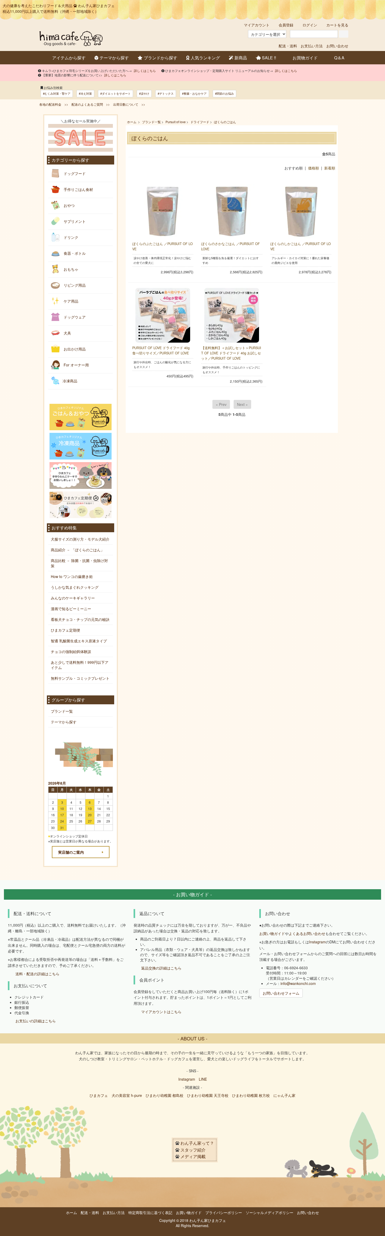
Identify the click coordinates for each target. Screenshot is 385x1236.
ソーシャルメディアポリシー (269, 1212)
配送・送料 (288, 45)
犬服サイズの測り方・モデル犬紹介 (80, 539)
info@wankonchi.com (298, 983)
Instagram (317, 941)
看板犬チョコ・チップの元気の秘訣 (80, 619)
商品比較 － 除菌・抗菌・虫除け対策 (79, 563)
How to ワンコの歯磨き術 (72, 576)
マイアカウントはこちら (161, 1011)
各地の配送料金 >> (53, 104)
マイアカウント (257, 24)
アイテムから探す (69, 58)
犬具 (67, 332)
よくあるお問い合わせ (307, 933)
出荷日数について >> (129, 104)
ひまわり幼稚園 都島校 (164, 1095)
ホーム (131, 122)
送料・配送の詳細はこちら (37, 974)
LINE (203, 1079)
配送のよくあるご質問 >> (91, 104)
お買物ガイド (305, 58)
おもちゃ (70, 268)
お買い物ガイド (272, 933)
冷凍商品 (70, 380)
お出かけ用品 (74, 348)
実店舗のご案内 (71, 852)
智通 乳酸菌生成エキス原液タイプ (79, 640)
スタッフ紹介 (193, 1150)
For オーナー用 (76, 364)
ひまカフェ (99, 1095)
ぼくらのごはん (225, 122)
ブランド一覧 (151, 122)
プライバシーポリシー (223, 1212)
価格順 (313, 168)
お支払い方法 (312, 45)
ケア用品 (70, 300)
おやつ (69, 205)
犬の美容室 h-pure (127, 1095)
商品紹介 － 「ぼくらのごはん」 (77, 549)
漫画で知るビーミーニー (71, 608)
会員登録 (286, 24)
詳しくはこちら (145, 70)
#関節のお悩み (224, 93)
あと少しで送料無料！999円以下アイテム (79, 665)
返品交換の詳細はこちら (161, 968)
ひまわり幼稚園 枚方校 (251, 1095)
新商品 (240, 58)
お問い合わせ (337, 45)
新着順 (329, 168)
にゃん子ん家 (284, 1095)
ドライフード (199, 122)
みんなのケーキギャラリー (73, 597)
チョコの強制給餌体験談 (71, 651)
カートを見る (337, 24)
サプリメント (74, 221)
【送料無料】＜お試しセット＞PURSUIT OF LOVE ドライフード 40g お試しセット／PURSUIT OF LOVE (231, 353)
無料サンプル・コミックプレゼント (80, 678)
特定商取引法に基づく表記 (150, 1212)
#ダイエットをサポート (115, 93)
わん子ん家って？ (197, 1143)
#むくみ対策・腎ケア (56, 93)
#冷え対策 (85, 93)
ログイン (309, 24)
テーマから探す (114, 58)
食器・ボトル (74, 253)
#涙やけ (144, 93)
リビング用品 (74, 284)
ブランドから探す (160, 58)
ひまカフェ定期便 (65, 630)
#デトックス (166, 93)
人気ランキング (205, 58)
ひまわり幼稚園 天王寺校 (207, 1095)
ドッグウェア (74, 316)
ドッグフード (74, 173)
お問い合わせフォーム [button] (281, 993)
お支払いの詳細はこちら (35, 1020)
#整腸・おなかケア (194, 93)
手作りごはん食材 (78, 189)
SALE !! (269, 58)
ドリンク (70, 237)
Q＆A (339, 58)
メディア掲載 (193, 1157)
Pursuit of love (176, 122)
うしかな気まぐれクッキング (74, 587)
